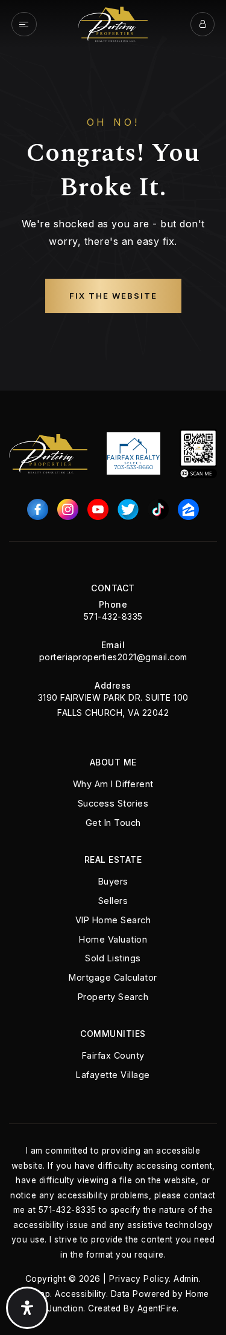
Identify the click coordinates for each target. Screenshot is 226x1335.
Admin (186, 1279)
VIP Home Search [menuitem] (113, 920)
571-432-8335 (113, 616)
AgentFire (157, 1308)
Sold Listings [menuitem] (113, 958)
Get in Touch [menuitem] (113, 822)
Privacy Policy (139, 1279)
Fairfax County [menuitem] (113, 1055)
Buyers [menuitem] (113, 881)
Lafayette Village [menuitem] (113, 1075)
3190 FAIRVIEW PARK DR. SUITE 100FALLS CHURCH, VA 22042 (113, 705)
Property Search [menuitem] (113, 997)
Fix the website (113, 295)
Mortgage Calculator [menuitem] (113, 977)
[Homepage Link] (113, 23)
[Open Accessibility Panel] (27, 1308)
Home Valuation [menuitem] (113, 939)
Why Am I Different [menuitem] (113, 784)
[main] (113, 195)
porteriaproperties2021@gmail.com (113, 657)
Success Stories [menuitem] (113, 803)
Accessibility (80, 1294)
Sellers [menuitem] (113, 900)
